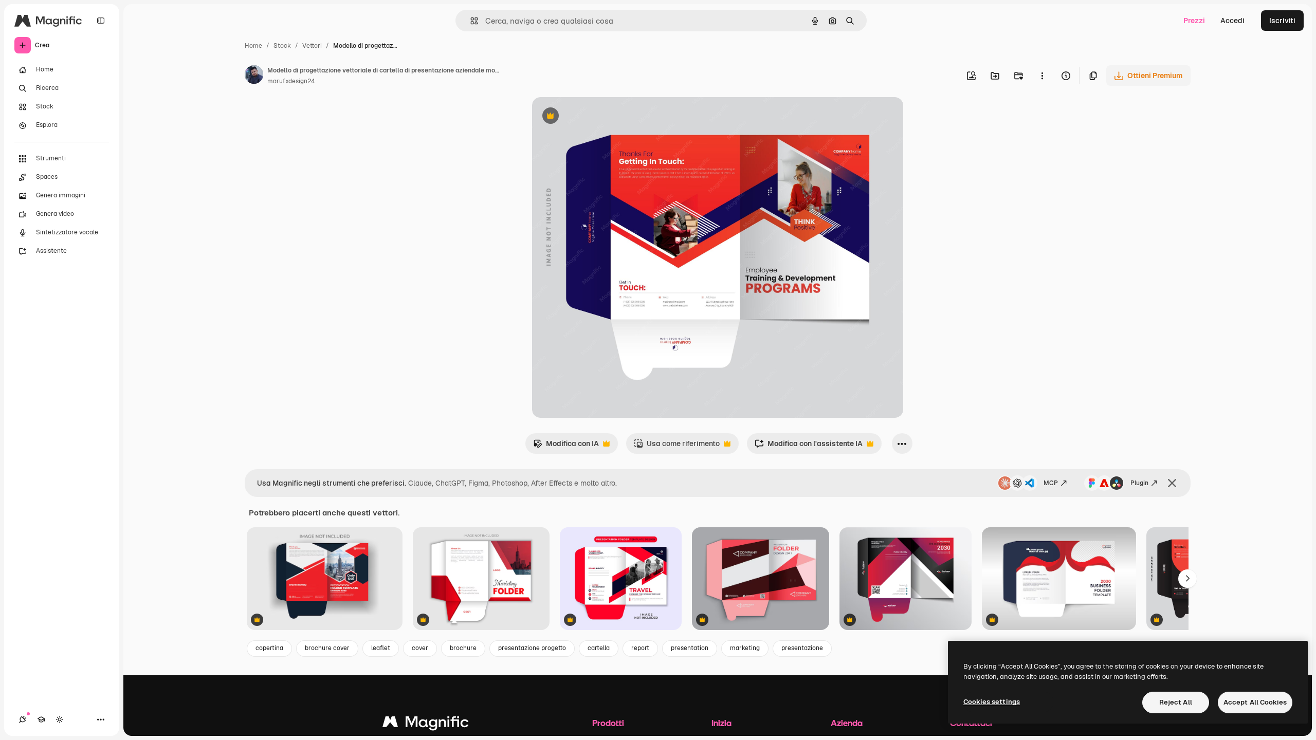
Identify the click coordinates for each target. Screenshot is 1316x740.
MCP (1051, 483)
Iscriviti (1282, 20)
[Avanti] (1187, 578)
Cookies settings (991, 701)
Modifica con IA (566, 446)
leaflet (380, 648)
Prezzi (1194, 20)
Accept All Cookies (1255, 702)
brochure (463, 648)
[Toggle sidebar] (101, 20)
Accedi (1232, 20)
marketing (745, 648)
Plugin (1139, 483)
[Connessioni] (22, 719)
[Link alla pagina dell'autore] (254, 76)
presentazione (802, 648)
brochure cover (327, 648)
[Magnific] (425, 724)
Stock (282, 46)
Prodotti (608, 722)
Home (253, 46)
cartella (599, 648)
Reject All (1175, 702)
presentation (689, 648)
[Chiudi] (1172, 483)
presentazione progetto (532, 648)
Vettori (312, 46)
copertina (269, 648)
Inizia (721, 722)
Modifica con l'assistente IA (809, 446)
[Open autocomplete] (470, 21)
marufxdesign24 (291, 81)
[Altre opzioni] (1042, 75)
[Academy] (41, 719)
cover (420, 648)
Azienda (847, 722)
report (640, 648)
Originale (599, 117)
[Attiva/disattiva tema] (59, 719)
